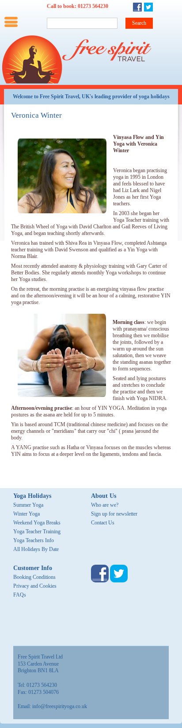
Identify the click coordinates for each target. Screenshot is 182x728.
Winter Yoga (26, 514)
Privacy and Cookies (35, 586)
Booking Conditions (34, 577)
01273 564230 (93, 6)
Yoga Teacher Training (37, 531)
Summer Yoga (28, 505)
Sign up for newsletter (114, 514)
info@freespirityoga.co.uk (59, 706)
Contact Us (102, 523)
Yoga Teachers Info (33, 540)
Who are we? (104, 505)
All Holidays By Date (36, 549)
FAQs (19, 595)
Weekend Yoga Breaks (37, 523)
